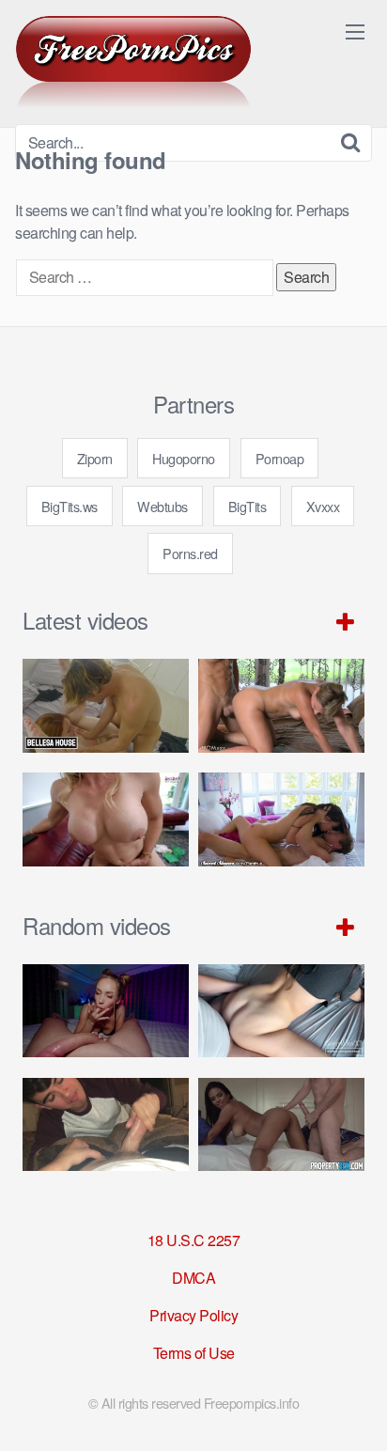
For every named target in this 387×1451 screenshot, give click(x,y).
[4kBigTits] (133, 62)
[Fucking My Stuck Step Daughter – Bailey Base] (106, 819)
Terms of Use (194, 1353)
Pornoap (279, 458)
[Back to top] (354, 1409)
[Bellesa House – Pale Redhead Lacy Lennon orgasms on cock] (106, 706)
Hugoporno (183, 458)
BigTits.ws (69, 506)
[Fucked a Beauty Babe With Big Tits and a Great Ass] (106, 1011)
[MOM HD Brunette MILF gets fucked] (281, 706)
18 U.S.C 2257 (193, 1240)
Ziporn (95, 458)
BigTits (247, 506)
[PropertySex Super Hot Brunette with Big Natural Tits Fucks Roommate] (281, 1125)
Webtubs (162, 506)
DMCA (193, 1277)
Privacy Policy (193, 1315)
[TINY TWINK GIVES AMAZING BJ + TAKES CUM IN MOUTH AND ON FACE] (106, 1125)
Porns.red (190, 553)
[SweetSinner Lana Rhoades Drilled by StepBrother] (281, 819)
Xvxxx (323, 506)
